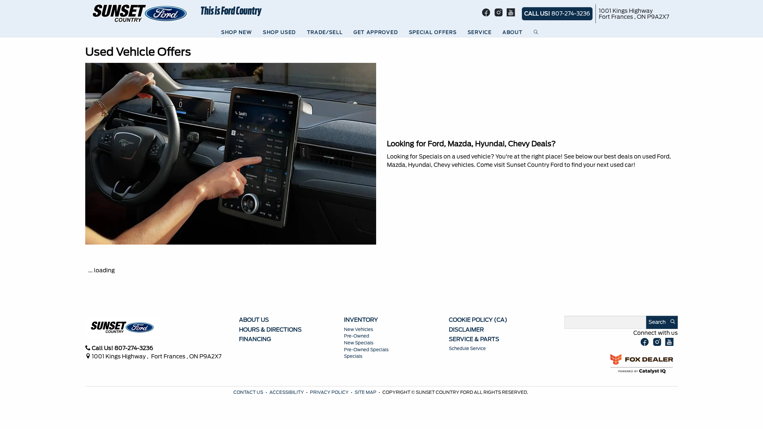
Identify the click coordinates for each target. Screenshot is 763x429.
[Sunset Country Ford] (140, 13)
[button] (238, 32)
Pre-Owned (356, 336)
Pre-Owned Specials (366, 349)
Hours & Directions (270, 329)
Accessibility (287, 392)
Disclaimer (466, 329)
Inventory (361, 320)
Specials (353, 356)
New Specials (358, 343)
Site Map (366, 392)
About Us (254, 320)
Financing (255, 339)
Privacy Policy (330, 392)
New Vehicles (358, 329)
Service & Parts (474, 339)
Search (657, 322)
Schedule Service (467, 348)
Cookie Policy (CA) (478, 320)
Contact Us (248, 392)
